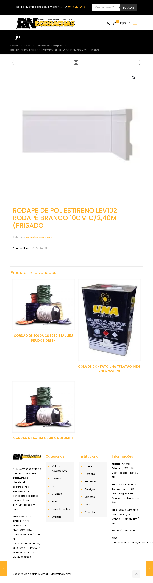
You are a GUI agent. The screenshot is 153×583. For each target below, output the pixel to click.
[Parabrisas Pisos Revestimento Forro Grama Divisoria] (45, 23)
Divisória (57, 478)
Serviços (90, 489)
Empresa (90, 481)
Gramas (57, 494)
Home (14, 45)
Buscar (128, 8)
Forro (55, 486)
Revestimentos (61, 509)
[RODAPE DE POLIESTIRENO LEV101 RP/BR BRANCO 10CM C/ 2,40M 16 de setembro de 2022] (3, 568)
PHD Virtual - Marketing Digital (53, 574)
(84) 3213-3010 (76, 7)
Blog (87, 504)
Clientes (90, 497)
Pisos (27, 45)
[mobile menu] (135, 23)
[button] (134, 77)
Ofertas (56, 517)
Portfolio (90, 474)
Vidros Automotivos (59, 468)
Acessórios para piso (50, 45)
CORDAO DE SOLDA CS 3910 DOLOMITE (43, 438)
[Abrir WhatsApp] (143, 573)
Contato (90, 512)
